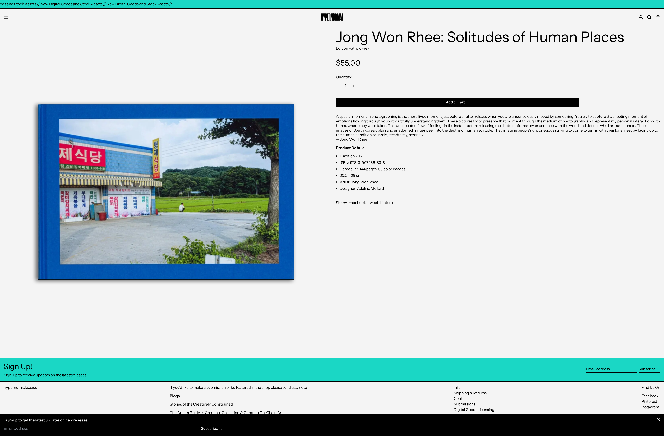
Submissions (464, 404)
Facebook (650, 396)
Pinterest (649, 401)
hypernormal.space (20, 387)
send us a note (295, 387)
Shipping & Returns (470, 393)
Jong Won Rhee (364, 182)
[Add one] (353, 85)
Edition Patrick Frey (352, 48)
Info (457, 387)
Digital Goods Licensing (474, 409)
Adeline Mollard (370, 188)
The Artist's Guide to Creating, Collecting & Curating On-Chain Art (226, 412)
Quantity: (344, 77)
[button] (649, 17)
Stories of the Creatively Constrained (201, 404)
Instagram (650, 407)
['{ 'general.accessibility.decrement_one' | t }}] (337, 85)
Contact (461, 398)
